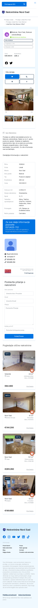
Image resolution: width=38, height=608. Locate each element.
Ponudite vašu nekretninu (26, 552)
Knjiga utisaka (6, 552)
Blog (4, 550)
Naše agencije (23, 548)
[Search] (24, 4)
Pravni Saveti (6, 545)
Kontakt (21, 550)
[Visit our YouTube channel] (14, 537)
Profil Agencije (28, 273)
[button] (19, 99)
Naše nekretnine (7, 548)
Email (6, 297)
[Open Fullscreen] (31, 111)
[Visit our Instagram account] (10, 537)
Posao (21, 545)
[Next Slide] (31, 99)
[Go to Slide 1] (9, 119)
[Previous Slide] (7, 99)
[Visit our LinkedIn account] (24, 537)
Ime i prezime (9, 289)
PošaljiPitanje (19, 336)
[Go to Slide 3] (27, 119)
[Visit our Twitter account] (19, 537)
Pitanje (7, 304)
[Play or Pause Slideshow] (6, 111)
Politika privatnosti (10, 595)
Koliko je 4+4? (9, 326)
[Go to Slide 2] (18, 119)
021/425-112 (12, 227)
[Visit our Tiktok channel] (29, 537)
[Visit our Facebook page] (5, 537)
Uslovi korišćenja (24, 595)
